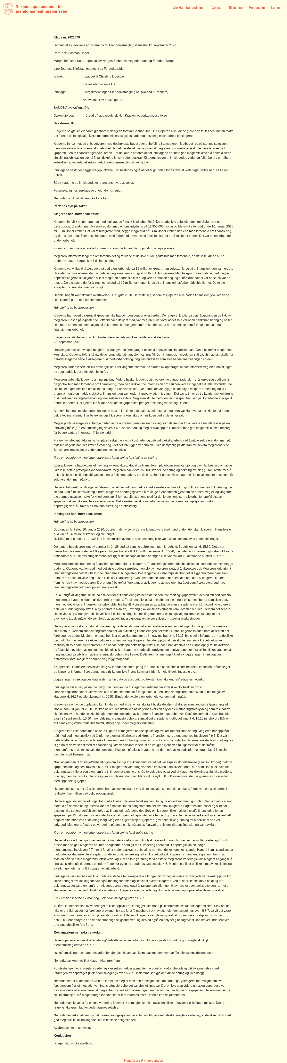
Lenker (276, 7)
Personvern (257, 7)
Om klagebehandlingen (189, 7)
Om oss (217, 7)
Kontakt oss (132, 1060)
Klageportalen (153, 1060)
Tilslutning (235, 7)
